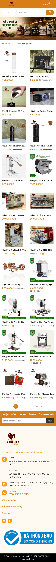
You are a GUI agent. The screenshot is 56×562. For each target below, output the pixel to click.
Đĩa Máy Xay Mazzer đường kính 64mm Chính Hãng (42, 394)
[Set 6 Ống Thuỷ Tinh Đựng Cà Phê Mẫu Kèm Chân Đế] (14, 62)
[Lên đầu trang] (51, 557)
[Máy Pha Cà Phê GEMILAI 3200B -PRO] (42, 342)
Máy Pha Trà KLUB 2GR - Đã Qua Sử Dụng (14, 215)
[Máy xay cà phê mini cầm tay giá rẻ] (14, 131)
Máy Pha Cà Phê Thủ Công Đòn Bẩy (14, 180)
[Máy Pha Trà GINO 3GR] (42, 235)
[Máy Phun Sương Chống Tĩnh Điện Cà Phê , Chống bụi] (42, 97)
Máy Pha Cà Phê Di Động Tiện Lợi (14, 322)
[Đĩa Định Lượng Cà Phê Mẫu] (14, 97)
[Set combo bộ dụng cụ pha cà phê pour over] (42, 62)
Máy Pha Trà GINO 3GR (41, 250)
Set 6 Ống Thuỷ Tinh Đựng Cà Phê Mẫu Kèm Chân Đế (14, 76)
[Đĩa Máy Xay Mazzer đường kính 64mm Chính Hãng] (42, 379)
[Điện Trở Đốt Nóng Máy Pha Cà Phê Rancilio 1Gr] (14, 270)
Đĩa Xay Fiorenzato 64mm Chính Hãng (14, 394)
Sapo (31, 559)
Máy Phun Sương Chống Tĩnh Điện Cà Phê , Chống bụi (42, 111)
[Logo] (11, 4)
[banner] (28, 28)
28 (36, 406)
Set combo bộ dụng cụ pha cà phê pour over (42, 76)
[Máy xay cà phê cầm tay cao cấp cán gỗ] (42, 131)
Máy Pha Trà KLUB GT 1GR (14, 250)
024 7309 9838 (19, 494)
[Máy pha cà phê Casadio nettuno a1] (42, 166)
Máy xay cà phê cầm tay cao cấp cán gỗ (42, 146)
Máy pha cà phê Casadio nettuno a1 (42, 180)
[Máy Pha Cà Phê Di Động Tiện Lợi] (14, 307)
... (31, 406)
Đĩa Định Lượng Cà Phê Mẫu (14, 111)
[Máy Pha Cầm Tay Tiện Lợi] (42, 307)
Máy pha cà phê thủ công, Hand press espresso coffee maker (14, 357)
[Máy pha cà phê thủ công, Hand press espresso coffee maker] (14, 342)
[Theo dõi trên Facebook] (10, 520)
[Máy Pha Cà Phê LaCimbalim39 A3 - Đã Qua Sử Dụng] (42, 201)
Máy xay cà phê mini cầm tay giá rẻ (14, 146)
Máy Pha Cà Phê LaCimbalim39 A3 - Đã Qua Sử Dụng (42, 215)
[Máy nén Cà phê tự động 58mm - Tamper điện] (42, 270)
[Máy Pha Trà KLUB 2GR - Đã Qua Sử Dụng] (14, 201)
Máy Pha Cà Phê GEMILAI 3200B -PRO (42, 357)
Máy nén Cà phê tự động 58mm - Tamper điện (42, 285)
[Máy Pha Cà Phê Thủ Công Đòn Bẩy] (14, 166)
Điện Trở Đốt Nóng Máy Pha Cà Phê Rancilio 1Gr (14, 285)
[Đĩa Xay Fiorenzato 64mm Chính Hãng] (14, 379)
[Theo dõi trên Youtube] (4, 520)
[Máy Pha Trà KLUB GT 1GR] (14, 235)
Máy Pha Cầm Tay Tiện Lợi (42, 322)
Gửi (50, 421)
